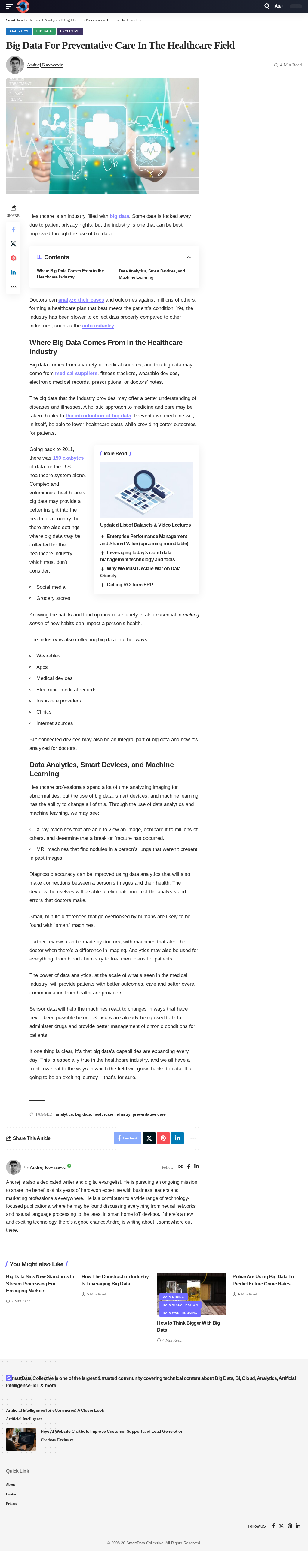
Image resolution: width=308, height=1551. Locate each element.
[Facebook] (188, 1167)
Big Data (44, 31)
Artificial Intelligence (24, 1419)
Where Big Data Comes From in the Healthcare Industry (70, 273)
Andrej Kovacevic (45, 64)
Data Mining (173, 1296)
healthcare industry (112, 1114)
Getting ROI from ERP (130, 584)
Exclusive (69, 31)
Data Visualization (180, 1304)
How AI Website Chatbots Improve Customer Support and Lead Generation (112, 1431)
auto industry (98, 326)
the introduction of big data (98, 416)
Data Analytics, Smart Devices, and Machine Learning (152, 274)
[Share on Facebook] (13, 229)
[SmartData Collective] (22, 6)
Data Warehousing (180, 1313)
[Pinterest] (290, 1526)
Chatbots (48, 1440)
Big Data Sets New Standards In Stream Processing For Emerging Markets (40, 1283)
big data (119, 216)
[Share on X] (13, 243)
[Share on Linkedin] (13, 272)
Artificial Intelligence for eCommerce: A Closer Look (55, 1410)
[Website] (180, 1167)
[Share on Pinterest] (13, 258)
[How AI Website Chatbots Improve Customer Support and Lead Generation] (21, 1439)
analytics (64, 1114)
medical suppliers (76, 373)
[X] (281, 1526)
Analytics (19, 31)
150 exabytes (68, 458)
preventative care (149, 1114)
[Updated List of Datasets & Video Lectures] (146, 490)
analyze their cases (81, 300)
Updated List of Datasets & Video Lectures (145, 525)
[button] (11, 6)
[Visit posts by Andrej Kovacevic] (13, 1167)
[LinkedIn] (196, 1167)
